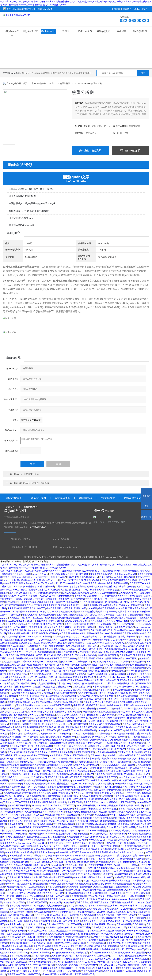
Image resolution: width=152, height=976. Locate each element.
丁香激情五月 (16, 943)
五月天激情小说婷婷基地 (25, 586)
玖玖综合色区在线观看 (63, 824)
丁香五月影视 (46, 727)
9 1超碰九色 (94, 796)
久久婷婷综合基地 (37, 674)
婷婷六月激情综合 (134, 671)
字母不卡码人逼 (80, 705)
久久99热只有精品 (64, 668)
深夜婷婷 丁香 (132, 733)
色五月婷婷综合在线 (86, 693)
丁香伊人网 (15, 905)
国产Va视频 (10, 602)
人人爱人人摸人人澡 (122, 855)
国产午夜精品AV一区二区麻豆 (13, 589)
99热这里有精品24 (73, 890)
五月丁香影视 (59, 849)
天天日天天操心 (134, 927)
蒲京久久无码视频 (56, 887)
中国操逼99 (36, 721)
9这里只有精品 (106, 896)
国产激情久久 (16, 971)
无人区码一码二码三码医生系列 (31, 887)
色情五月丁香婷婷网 (107, 611)
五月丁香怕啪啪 (141, 721)
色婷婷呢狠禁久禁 (65, 596)
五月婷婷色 (71, 821)
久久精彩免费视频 (59, 768)
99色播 (51, 940)
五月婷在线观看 (124, 924)
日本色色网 (31, 790)
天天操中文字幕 (104, 846)
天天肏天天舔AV (95, 724)
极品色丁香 (101, 677)
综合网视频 (32, 921)
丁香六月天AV (16, 821)
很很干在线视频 (113, 943)
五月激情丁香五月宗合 (24, 690)
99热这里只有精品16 (71, 868)
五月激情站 (8, 802)
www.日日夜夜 (43, 790)
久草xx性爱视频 (24, 827)
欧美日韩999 (58, 812)
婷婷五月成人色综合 (109, 786)
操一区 (106, 721)
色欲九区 (126, 724)
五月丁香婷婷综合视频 (95, 827)
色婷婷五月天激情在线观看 (99, 586)
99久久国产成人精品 (99, 833)
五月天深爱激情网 (99, 880)
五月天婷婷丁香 (128, 802)
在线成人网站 (112, 858)
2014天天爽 (112, 968)
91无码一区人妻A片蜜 (46, 655)
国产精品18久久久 (23, 965)
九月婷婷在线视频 (11, 661)
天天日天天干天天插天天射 (15, 952)
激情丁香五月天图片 (102, 718)
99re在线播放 (107, 930)
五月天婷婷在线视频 (58, 639)
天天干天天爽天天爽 (70, 815)
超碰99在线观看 (100, 727)
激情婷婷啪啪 (133, 965)
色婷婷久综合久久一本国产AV (51, 602)
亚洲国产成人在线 (63, 711)
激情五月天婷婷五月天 (83, 752)
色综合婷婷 (137, 752)
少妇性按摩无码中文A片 (128, 686)
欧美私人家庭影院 (76, 743)
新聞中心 (66, 31)
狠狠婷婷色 (92, 605)
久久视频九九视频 (65, 718)
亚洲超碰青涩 (82, 952)
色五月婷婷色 (141, 664)
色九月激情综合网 (64, 833)
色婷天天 (41, 608)
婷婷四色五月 (88, 974)
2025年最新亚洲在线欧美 (11, 812)
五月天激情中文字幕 (54, 664)
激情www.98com (47, 833)
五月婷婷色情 (58, 636)
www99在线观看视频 (122, 871)
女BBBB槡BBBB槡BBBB (121, 937)
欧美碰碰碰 (105, 949)
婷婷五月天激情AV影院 (61, 752)
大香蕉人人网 (58, 790)
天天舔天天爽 (89, 955)
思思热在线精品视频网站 (75, 858)
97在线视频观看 (105, 571)
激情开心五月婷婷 (117, 674)
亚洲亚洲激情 (44, 768)
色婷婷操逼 (62, 774)
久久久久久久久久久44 (110, 765)
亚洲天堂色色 (76, 614)
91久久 (109, 699)
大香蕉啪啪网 (132, 749)
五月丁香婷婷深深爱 (96, 943)
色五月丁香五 (75, 777)
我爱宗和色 (19, 686)
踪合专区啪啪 (19, 902)
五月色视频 (10, 771)
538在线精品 (110, 680)
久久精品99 (88, 774)
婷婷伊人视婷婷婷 (109, 805)
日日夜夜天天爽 (136, 583)
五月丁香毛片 (126, 940)
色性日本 (122, 611)
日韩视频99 (47, 693)
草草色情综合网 (48, 918)
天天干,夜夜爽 (69, 658)
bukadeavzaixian (23, 843)
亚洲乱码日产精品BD (98, 799)
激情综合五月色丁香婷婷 (71, 680)
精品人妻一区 (112, 905)
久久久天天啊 (132, 818)
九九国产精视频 (32, 812)
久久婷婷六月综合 (20, 830)
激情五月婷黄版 (40, 883)
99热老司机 (90, 962)
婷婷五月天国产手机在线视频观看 (129, 743)
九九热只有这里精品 (56, 905)
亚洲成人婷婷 (102, 627)
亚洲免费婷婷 (119, 718)
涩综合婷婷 (144, 930)
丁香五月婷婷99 (84, 786)
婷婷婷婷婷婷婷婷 (59, 912)
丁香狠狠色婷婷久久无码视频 (127, 887)
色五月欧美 (38, 664)
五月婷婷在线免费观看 (31, 877)
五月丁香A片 (86, 815)
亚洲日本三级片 (96, 658)
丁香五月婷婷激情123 (110, 918)
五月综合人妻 (139, 871)
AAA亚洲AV (5, 846)
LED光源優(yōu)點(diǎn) (21, 218)
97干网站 (7, 837)
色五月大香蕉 (137, 946)
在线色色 (130, 627)
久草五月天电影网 (141, 937)
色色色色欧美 (18, 940)
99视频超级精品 (117, 671)
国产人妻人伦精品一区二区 (22, 746)
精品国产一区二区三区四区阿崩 (29, 671)
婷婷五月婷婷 (79, 943)
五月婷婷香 (93, 918)
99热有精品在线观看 (75, 646)
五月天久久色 (97, 621)
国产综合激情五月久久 (123, 690)
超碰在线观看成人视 (108, 605)
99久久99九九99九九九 (103, 643)
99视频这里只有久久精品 (58, 599)
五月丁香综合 (119, 586)
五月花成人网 (101, 674)
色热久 (20, 924)
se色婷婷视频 (48, 686)
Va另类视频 (107, 796)
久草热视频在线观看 (43, 849)
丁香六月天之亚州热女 (138, 608)
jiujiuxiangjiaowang (117, 677)
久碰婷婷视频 (61, 852)
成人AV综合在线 (94, 908)
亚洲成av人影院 (126, 805)
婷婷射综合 (41, 761)
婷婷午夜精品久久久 (135, 711)
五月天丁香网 (84, 927)
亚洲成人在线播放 (24, 705)
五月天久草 (76, 946)
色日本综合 (42, 821)
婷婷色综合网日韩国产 (66, 699)
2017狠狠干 (133, 611)
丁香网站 (107, 908)
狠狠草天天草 (34, 974)
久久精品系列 (132, 643)
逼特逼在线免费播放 (135, 668)
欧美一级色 (45, 952)
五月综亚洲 (144, 893)
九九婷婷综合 (43, 799)
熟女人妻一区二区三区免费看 (27, 571)
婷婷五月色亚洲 (60, 746)
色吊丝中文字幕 (78, 633)
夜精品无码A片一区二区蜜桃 (74, 840)
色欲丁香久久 (129, 780)
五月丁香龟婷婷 (88, 708)
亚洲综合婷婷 (62, 586)
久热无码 (93, 740)
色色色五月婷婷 (44, 943)
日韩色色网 (36, 868)
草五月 (69, 793)
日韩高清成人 (16, 774)
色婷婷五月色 (134, 736)
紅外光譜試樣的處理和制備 (22, 196)
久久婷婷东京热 (131, 849)
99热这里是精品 (61, 830)
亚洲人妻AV (57, 771)
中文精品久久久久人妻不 (14, 711)
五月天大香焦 (78, 846)
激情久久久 (38, 971)
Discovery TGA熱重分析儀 (26, 474)
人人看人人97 (57, 874)
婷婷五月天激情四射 (112, 971)
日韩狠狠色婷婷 (81, 833)
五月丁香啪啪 (120, 896)
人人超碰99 (56, 955)
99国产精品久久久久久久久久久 (15, 777)
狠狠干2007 (86, 639)
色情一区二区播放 (62, 949)
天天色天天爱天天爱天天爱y (28, 802)
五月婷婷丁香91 (66, 758)
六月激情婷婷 (38, 899)
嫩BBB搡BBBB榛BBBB (137, 837)
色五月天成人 (63, 614)
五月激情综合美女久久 (92, 636)
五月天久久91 (144, 696)
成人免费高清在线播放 (126, 696)
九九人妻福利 (78, 949)
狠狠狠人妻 (39, 852)
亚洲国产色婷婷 (96, 843)
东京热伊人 (120, 643)
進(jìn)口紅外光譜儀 (31, 73)
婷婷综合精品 (118, 711)
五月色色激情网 (83, 736)
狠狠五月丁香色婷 (35, 937)
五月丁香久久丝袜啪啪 (33, 927)
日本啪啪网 (142, 862)
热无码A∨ (20, 699)
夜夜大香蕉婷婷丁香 (106, 624)
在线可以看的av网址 (81, 686)
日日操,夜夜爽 (138, 924)
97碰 (41, 715)
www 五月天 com (40, 574)
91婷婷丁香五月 (76, 912)
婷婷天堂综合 (132, 658)
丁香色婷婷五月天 (96, 858)
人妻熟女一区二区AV (38, 596)
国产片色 (55, 799)
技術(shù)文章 (85, 31)
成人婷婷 (133, 693)
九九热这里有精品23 (77, 749)
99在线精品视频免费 (122, 874)
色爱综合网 (146, 761)
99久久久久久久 (100, 815)
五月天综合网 (13, 877)
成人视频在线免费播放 (105, 752)
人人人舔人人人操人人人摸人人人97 (17, 677)
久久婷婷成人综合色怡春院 (87, 883)
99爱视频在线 (125, 821)
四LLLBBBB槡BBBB (14, 621)
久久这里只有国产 (49, 730)
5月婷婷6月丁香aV (50, 974)
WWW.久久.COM (96, 840)
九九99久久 (57, 858)
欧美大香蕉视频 (12, 708)
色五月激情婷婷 (12, 786)
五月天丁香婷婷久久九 (83, 959)
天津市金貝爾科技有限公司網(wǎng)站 (32, 9)
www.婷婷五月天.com (27, 577)
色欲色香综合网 (34, 624)
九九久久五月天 (33, 693)
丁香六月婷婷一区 (23, 883)
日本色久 (111, 924)
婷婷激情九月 (112, 589)
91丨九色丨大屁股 (67, 671)
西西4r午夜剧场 (115, 574)
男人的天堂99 (56, 890)
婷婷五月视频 (51, 671)
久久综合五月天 (10, 583)
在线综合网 (129, 934)
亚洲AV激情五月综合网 (115, 843)
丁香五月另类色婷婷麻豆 (121, 902)
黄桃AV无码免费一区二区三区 (44, 758)
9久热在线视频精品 (108, 821)
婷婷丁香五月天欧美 (30, 749)
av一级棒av (17, 949)
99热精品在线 (121, 693)
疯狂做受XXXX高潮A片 (111, 780)
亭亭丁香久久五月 (45, 893)
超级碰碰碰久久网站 (30, 808)
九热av (84, 796)
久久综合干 (60, 940)
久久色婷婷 (126, 959)
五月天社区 (76, 733)
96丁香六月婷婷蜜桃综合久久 (78, 893)
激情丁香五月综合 (98, 574)
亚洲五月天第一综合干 (74, 865)
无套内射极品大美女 (72, 583)
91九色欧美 (129, 577)
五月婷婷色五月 (41, 915)
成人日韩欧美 (74, 971)
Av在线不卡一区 (121, 865)
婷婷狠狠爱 (88, 868)
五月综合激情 (32, 846)
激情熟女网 (110, 686)
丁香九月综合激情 (88, 899)
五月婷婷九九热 (98, 755)
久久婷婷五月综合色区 (77, 940)
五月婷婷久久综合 (132, 793)
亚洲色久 (27, 971)
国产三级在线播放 (42, 912)
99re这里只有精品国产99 (88, 805)
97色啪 (86, 880)
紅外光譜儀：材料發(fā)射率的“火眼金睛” (29, 210)
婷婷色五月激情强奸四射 (27, 727)
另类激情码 (84, 574)
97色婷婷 (112, 761)
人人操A (120, 755)
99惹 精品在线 (77, 599)
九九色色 (7, 902)
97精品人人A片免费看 (43, 949)
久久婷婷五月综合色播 (137, 843)
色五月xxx (10, 899)
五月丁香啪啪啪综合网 (114, 668)
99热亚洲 (26, 721)
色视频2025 (66, 827)
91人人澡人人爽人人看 (115, 927)
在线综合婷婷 (51, 946)
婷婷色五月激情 (10, 918)
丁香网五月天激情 (18, 724)
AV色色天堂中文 (41, 680)
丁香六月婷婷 (9, 577)
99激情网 (77, 711)
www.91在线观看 (33, 686)
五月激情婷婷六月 (94, 865)
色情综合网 (45, 736)
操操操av (29, 718)
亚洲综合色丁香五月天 (136, 702)
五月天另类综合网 (47, 614)
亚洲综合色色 (142, 630)
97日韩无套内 (37, 777)
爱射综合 (95, 849)
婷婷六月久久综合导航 (29, 583)
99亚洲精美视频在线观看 (63, 611)
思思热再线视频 (27, 655)
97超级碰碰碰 (54, 959)
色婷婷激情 (134, 899)
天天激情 (121, 868)
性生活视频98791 (28, 880)
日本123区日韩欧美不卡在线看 (121, 827)
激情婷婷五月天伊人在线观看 (85, 780)
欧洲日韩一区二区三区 (70, 974)
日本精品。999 (63, 683)
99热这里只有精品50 (138, 589)
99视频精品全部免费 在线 (12, 915)
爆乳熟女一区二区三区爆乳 (57, 896)
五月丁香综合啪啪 (114, 774)
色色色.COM (119, 702)
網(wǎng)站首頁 (12, 34)
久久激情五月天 (21, 758)
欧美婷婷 (47, 636)
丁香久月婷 (53, 843)
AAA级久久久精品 (100, 937)
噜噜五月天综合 (64, 918)
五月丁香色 (47, 855)
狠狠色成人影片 (27, 761)
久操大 (115, 908)
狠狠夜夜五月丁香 (122, 633)
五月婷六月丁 (97, 927)
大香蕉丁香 (66, 589)
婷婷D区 (67, 846)
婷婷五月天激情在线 (19, 862)
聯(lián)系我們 (141, 9)
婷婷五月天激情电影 (124, 664)
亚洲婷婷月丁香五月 (71, 796)
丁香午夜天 (26, 661)
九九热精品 (110, 696)
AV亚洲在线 (117, 849)
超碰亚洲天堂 (28, 934)
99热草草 (62, 802)
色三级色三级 (100, 946)
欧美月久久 (90, 846)
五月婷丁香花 (33, 771)
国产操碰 (16, 808)
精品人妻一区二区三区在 (122, 949)
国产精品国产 (92, 765)
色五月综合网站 (45, 646)
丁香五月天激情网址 (86, 627)
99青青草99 (17, 858)
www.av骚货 (9, 833)
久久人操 (49, 649)
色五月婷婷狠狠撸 (46, 652)
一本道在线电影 (52, 840)
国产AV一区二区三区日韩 (71, 580)
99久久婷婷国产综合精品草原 (114, 768)
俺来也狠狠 (74, 639)
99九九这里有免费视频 (97, 852)
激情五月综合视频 (133, 790)
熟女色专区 (58, 624)
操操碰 (75, 930)
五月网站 (9, 937)
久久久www (15, 721)
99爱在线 (47, 624)
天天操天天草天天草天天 (45, 605)
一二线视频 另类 (17, 693)
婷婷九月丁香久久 (65, 655)
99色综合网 (121, 608)
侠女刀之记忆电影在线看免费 (129, 715)
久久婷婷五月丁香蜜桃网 (44, 786)
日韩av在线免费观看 (93, 680)
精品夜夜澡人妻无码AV (138, 571)
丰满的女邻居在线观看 (36, 902)
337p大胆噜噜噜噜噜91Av (115, 890)
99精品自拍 (124, 771)
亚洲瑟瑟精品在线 (46, 586)
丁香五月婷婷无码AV (17, 974)
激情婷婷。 (114, 802)
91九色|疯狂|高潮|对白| (102, 887)
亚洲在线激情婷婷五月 (29, 918)
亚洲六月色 (61, 577)
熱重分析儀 (65, 83)
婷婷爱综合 (120, 930)
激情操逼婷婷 (126, 858)
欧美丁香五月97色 (127, 580)
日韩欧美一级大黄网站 (69, 708)
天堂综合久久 (104, 899)
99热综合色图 (54, 902)
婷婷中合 (113, 815)
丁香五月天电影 (58, 837)
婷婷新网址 (67, 959)
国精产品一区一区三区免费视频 (57, 877)
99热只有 (4, 896)
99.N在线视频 (18, 790)
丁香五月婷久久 (23, 899)
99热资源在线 (68, 902)
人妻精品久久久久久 (51, 571)
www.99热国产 (140, 727)
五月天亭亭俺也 (102, 733)
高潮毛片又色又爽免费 (66, 652)
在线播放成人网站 (49, 862)
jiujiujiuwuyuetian (120, 899)
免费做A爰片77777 (50, 733)
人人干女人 (52, 627)
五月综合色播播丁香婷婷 (21, 912)
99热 (128, 752)
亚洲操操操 (102, 830)
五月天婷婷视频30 (83, 718)
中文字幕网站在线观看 (94, 589)
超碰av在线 (104, 646)
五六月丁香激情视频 (36, 962)
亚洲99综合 (119, 818)
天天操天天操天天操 (133, 708)
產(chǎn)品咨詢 (90, 150)
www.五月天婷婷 (88, 830)
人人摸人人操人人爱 (72, 690)
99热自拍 (74, 915)
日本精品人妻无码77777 (58, 924)
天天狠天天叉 (69, 805)
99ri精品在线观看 (57, 821)
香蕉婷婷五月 (19, 837)
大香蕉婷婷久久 (32, 733)
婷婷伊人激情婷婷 (103, 855)
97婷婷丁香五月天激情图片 (59, 705)
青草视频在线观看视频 (119, 880)
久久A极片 (34, 740)
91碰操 (102, 790)
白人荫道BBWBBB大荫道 (41, 830)
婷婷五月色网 (29, 943)
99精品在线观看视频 (46, 871)
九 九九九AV (39, 924)
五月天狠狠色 (139, 655)
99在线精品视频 (79, 724)
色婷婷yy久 (16, 614)
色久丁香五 (39, 946)
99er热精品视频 (82, 696)
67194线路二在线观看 (116, 736)
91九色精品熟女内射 (71, 571)
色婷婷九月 (94, 768)
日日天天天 (133, 833)
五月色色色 (109, 621)
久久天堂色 (10, 924)
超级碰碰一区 (67, 761)
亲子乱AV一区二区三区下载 (34, 618)
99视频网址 (45, 740)
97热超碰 (98, 777)
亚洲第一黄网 (29, 774)
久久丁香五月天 (29, 652)
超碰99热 (40, 690)
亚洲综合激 (113, 940)
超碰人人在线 (131, 730)
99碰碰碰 (110, 755)
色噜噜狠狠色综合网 (90, 934)
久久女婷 (108, 865)
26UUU (104, 802)
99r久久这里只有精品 (128, 799)
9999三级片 (24, 649)
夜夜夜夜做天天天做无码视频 (46, 827)
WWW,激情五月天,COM (134, 639)
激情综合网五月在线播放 (18, 805)
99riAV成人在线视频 (104, 915)
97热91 (19, 908)
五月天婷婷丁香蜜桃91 (45, 718)
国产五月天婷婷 (79, 918)
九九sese (123, 589)
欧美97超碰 (102, 618)
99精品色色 (116, 646)
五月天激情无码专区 (66, 786)
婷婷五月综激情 (101, 902)
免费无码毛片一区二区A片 (15, 596)
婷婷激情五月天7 (86, 968)
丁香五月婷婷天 (25, 849)
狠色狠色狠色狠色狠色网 (64, 693)
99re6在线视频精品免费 (85, 730)
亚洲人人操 (81, 605)
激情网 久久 (45, 611)
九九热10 (54, 680)
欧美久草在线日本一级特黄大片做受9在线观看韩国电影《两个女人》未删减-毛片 (112, 758)
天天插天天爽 (72, 837)
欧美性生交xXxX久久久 (47, 580)
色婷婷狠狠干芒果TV (138, 955)
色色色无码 (68, 808)
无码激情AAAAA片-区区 (96, 824)
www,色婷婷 (116, 577)
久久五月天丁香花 (131, 962)
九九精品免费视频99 (115, 749)
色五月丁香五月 (73, 905)
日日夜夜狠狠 (97, 602)
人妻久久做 (101, 968)
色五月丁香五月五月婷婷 (93, 905)
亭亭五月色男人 (17, 733)
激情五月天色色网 (137, 649)
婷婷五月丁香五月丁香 (116, 614)
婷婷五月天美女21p (114, 793)
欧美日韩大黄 (38, 696)
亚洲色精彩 (54, 574)
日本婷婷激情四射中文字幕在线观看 (120, 636)
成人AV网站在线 (89, 571)
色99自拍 (131, 586)
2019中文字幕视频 (31, 855)
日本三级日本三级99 (91, 721)
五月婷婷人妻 (16, 593)
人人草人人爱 (27, 708)
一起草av (134, 865)
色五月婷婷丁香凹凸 (94, 746)
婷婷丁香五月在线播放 (10, 934)
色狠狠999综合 (141, 808)
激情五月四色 (29, 608)
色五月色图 (64, 633)
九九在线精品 (135, 621)
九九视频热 (23, 968)
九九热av (31, 711)
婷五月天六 (119, 730)
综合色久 (55, 589)
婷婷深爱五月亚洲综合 (34, 599)
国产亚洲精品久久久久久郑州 (59, 765)
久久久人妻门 (24, 696)
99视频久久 (124, 605)
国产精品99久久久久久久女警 (103, 952)
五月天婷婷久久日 (118, 833)
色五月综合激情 (121, 583)
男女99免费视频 (72, 790)
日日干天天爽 (128, 765)
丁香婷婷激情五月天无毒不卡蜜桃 (15, 574)
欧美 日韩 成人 (39, 843)
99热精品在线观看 (27, 893)
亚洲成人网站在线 (73, 721)
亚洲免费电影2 (13, 749)
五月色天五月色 (72, 934)
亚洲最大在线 (80, 608)
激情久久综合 (143, 586)
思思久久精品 (86, 727)
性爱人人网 (118, 796)
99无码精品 (129, 774)
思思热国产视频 (14, 890)
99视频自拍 (50, 715)
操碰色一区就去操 (18, 921)
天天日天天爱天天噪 (23, 874)
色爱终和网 (59, 646)
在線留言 (127, 9)
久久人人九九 (51, 724)
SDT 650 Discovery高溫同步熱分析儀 (31, 483)
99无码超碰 (33, 736)
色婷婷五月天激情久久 (136, 652)
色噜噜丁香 (98, 793)
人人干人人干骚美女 (82, 793)
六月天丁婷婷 (122, 621)
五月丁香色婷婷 (143, 674)
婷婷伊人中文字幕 (45, 711)
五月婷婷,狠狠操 (44, 824)
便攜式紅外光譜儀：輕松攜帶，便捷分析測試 (31, 189)
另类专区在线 (103, 955)
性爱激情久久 (61, 749)
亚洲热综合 (85, 887)
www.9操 (9, 965)
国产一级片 (13, 799)
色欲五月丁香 (131, 893)
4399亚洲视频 (74, 774)
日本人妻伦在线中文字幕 (138, 912)
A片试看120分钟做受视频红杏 (120, 683)
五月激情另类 (137, 605)
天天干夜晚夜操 (14, 608)
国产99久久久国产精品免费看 (103, 593)
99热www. (34, 952)
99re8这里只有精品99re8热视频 (98, 583)
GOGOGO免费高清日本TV (76, 621)
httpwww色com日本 (40, 805)
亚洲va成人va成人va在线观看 (112, 965)
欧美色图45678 (10, 649)
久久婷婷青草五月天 (74, 962)
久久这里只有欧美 (45, 880)
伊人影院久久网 (105, 740)
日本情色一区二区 (11, 627)
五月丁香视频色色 (67, 862)
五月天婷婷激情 (127, 786)
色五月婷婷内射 (10, 636)
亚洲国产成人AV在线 (62, 943)
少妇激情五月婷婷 (136, 896)
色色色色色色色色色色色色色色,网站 (53, 908)
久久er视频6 (31, 755)
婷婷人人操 (35, 862)
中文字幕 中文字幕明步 (43, 965)
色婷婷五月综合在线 (102, 871)
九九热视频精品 (117, 733)
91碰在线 (118, 877)
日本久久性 (88, 702)
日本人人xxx (82, 740)
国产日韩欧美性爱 (35, 724)
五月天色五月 (55, 846)
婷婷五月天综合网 (69, 574)
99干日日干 (58, 855)
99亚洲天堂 (10, 887)
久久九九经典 (9, 580)
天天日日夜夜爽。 (91, 802)
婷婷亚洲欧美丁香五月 (108, 655)
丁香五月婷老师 (135, 614)
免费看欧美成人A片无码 (27, 658)
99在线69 (93, 940)
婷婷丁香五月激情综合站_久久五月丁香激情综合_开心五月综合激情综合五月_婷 (44, 702)
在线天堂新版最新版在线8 (26, 865)
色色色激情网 (129, 862)
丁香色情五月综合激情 (129, 968)
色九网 (13, 868)
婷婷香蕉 (27, 949)
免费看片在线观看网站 (86, 611)
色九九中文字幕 (25, 668)
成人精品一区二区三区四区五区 (111, 912)
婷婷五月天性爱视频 (9, 765)
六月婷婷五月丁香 (118, 955)
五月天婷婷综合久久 (19, 896)
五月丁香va (26, 786)
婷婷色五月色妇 (56, 621)
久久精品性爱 (140, 874)
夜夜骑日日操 (26, 605)
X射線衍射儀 (72, 73)
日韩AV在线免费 (142, 765)
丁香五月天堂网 (125, 808)
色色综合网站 (120, 571)
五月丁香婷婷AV (103, 690)
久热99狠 (47, 721)
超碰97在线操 (58, 793)
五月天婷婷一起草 (81, 755)
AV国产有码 (32, 833)
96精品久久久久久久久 (35, 940)
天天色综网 (76, 924)
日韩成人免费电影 (109, 580)
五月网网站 (138, 821)
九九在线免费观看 (65, 883)
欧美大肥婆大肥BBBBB (114, 652)
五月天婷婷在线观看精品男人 (133, 846)
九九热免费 (10, 827)
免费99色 (130, 674)
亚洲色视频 (46, 771)
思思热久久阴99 (14, 824)
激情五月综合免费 (89, 790)
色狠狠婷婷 (32, 646)
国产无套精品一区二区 (51, 583)
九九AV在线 (26, 664)
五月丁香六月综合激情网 (56, 777)
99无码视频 (20, 937)
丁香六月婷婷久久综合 (33, 840)
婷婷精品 (146, 793)
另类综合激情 (89, 690)
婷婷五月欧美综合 (97, 705)
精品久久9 (74, 830)
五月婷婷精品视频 (125, 624)
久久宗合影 (56, 736)
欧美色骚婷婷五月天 (89, 577)
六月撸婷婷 (5, 940)
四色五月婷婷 (83, 818)
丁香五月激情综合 (40, 743)
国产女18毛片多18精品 (85, 655)
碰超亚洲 (29, 915)
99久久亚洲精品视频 (84, 855)
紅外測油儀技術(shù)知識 (21, 225)
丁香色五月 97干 (63, 686)
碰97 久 (109, 730)
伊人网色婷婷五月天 (72, 955)
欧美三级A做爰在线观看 (18, 818)
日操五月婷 (124, 946)
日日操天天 (21, 962)
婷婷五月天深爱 (53, 608)
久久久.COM (40, 705)
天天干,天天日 (110, 777)
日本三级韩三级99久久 (115, 746)
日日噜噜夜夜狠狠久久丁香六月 (107, 639)
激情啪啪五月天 (21, 796)
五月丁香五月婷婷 (46, 577)
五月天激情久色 (82, 761)
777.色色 (28, 924)
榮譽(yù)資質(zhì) (103, 34)
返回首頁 (116, 9)
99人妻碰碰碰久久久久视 (63, 952)
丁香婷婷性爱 (30, 821)
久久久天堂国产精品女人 (59, 780)
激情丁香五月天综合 (41, 793)
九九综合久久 (135, 740)
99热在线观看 (47, 749)
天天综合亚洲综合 (20, 674)
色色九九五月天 (30, 614)
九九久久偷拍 (23, 868)
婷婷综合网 (142, 971)
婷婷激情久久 (42, 934)
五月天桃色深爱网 (66, 605)
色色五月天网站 (72, 812)
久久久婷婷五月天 (67, 627)
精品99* (90, 674)
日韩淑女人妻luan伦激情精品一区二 (88, 683)
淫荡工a (121, 752)
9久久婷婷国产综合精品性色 (36, 890)
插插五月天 (82, 658)
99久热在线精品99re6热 (116, 602)
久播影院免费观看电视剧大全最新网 (64, 618)
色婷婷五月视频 (79, 896)
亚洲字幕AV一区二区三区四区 (89, 649)
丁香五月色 (44, 865)
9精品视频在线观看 (66, 818)
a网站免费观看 (121, 740)
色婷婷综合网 (84, 771)
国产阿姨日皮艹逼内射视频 (89, 652)
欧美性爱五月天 (28, 905)
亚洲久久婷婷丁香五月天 (50, 658)
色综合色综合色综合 (136, 746)
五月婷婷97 (45, 812)
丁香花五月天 (92, 646)
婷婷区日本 (10, 908)
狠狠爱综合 (90, 912)
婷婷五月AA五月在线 (48, 633)
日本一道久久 (98, 736)
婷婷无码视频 (136, 699)
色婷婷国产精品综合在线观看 (99, 743)
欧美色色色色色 (76, 746)
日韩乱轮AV (122, 840)
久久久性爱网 (79, 877)
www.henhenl (73, 899)
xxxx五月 (140, 934)
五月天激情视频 (17, 780)
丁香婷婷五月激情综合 (20, 955)
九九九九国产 (61, 965)
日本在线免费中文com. (124, 630)
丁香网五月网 (6, 586)
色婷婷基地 (92, 715)
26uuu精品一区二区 (59, 915)
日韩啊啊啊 (68, 674)
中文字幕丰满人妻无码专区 (109, 962)
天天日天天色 (65, 724)
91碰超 (96, 786)
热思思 (108, 658)
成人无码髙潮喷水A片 (128, 593)
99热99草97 (132, 930)
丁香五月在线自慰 (84, 902)
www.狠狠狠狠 (72, 887)
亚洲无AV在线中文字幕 (39, 589)
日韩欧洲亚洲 (37, 649)
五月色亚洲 (19, 715)
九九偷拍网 (77, 589)
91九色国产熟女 (7, 683)
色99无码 (69, 855)
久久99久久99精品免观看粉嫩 (111, 921)
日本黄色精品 (125, 655)
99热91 (100, 730)
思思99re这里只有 (95, 633)
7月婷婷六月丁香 (78, 715)
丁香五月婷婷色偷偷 (112, 599)
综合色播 (28, 946)
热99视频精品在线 (27, 799)
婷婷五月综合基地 (93, 599)
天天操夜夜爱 (16, 855)
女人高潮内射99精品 (92, 890)
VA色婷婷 (86, 711)
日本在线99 (128, 599)
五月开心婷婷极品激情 (91, 971)
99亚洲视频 (130, 755)
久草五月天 (67, 608)
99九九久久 (64, 946)
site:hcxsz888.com (85, 862)
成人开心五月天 (129, 830)
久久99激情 (139, 902)
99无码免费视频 (28, 871)
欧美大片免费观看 (28, 768)
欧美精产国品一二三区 (17, 740)
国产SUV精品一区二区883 (31, 815)
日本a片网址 (98, 686)
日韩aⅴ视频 (92, 896)
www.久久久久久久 (135, 852)
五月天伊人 (30, 621)
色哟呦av (9, 883)
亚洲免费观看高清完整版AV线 (37, 858)
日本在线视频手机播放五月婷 (88, 808)
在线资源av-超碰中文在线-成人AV (61, 927)
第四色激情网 (30, 639)
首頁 (25, 83)
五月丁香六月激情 (98, 761)
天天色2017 (15, 618)
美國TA (52, 83)
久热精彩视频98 (37, 796)
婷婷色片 (49, 937)
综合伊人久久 (31, 715)
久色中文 (118, 708)
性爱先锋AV (80, 674)
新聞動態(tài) (85, 498)
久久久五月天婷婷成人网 (19, 743)
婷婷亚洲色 (59, 937)
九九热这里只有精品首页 (116, 649)
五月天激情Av (72, 727)
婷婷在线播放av (110, 771)
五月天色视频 (143, 677)
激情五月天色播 (54, 674)
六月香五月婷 (35, 968)
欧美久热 (59, 893)
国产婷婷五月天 (7, 699)
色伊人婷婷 (139, 690)
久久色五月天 (50, 818)
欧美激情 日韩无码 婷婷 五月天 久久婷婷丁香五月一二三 (125, 812)
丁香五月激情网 (84, 871)
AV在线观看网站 (38, 959)
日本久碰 (60, 630)
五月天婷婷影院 (117, 627)
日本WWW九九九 (53, 690)
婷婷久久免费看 (50, 968)
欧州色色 (50, 852)
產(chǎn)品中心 (48, 31)
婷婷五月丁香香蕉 (106, 608)
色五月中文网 (115, 830)
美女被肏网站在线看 (26, 580)
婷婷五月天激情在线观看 (63, 740)
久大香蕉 (136, 761)
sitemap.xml (112, 557)
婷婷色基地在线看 (113, 724)
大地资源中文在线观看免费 (78, 937)
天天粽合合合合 (87, 915)
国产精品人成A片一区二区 (107, 959)
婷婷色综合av (6, 796)
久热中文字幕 (115, 862)
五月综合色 (19, 755)
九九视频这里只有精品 (51, 808)
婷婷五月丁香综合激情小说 (33, 627)
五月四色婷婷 (36, 818)
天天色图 (44, 846)
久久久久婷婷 (62, 715)
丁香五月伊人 (127, 918)
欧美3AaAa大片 (48, 643)
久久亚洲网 (8, 736)
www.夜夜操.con (7, 705)
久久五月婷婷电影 (107, 715)
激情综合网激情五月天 (137, 718)
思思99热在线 (139, 908)
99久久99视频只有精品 (104, 868)
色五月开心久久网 (9, 815)
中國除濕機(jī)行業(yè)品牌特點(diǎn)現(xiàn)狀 (32, 203)
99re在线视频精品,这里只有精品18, (16, 680)
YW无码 (52, 883)
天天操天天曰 (14, 783)
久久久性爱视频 (138, 880)
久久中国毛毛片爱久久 (94, 614)
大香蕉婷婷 (106, 849)
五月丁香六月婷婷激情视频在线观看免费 (42, 593)
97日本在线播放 (72, 664)
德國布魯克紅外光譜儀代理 (53, 73)
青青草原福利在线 (77, 586)
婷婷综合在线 (72, 602)
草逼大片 (103, 940)
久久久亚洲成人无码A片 (60, 755)
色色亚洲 (79, 824)
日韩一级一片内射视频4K (60, 677)
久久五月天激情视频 (104, 783)
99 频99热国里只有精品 (36, 780)
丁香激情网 (78, 827)
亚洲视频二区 (45, 921)
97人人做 (131, 677)
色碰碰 (10, 671)
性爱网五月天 (51, 899)
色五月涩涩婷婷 (121, 699)
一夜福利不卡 (69, 736)
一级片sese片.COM (78, 768)
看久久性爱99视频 (58, 743)
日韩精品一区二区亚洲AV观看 (46, 661)
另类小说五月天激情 (9, 768)
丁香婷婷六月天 (72, 874)
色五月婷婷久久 (78, 908)
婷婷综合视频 (92, 949)
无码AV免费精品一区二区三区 (91, 699)
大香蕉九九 (61, 971)
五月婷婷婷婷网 (63, 930)
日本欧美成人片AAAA (116, 837)
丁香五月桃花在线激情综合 (87, 596)
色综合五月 (107, 630)
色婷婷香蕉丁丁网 (104, 708)
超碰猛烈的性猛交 (89, 965)
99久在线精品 (41, 677)
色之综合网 (59, 727)
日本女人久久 (124, 952)
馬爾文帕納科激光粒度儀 (89, 73)
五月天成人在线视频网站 (46, 708)
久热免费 (113, 799)
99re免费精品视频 (34, 699)
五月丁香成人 (6, 571)
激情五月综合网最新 (46, 774)
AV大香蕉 (21, 771)
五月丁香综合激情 (125, 680)
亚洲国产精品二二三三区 (38, 837)
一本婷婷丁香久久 (105, 693)
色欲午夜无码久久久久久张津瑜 (114, 661)
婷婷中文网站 (118, 658)
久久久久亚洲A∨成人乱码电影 (19, 852)
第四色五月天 (53, 761)
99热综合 (84, 837)
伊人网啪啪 (106, 883)
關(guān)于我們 (30, 31)
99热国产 (41, 905)
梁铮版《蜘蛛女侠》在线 (79, 643)
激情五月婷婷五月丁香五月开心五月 (97, 664)
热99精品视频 (101, 862)
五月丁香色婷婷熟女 (9, 761)
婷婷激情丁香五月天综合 (121, 721)
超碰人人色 (79, 765)
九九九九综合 (29, 824)
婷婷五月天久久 (88, 921)
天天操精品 (58, 721)
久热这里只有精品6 (94, 668)
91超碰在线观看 (129, 943)
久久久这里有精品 (127, 815)
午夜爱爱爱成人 (142, 680)
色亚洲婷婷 (88, 733)
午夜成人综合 (27, 783)
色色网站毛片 (97, 696)
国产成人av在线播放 (16, 930)
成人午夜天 (108, 877)
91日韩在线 (56, 805)
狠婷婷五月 (29, 908)
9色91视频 (92, 608)
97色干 (87, 580)
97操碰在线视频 (52, 815)
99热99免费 (72, 577)
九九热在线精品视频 (46, 683)
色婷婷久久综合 (139, 633)
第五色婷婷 (17, 927)
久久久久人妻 (134, 890)
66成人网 (139, 805)
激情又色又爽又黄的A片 (84, 677)
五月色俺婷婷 (11, 893)
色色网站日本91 (136, 840)
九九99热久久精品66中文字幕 (17, 793)
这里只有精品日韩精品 (64, 649)
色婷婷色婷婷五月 (89, 812)
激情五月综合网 (102, 671)
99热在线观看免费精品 (44, 668)
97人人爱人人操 (42, 752)
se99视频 (138, 783)
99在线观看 (87, 946)
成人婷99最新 (89, 618)
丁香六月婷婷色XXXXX (75, 624)
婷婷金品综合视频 (42, 874)
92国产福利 (145, 643)
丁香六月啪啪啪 (37, 896)
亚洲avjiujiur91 (142, 774)
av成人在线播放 (135, 602)
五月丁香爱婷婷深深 (60, 783)
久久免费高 (79, 668)
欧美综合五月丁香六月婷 (78, 849)
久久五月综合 (126, 908)
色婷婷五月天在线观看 (88, 821)
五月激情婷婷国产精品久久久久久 (108, 893)
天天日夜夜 (43, 755)
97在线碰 (96, 580)
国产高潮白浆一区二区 (29, 643)
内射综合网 (96, 630)
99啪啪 (95, 661)
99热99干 (139, 949)
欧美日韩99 (104, 577)
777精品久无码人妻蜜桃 (112, 934)
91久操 (52, 596)
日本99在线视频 (53, 796)
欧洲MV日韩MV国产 (66, 871)
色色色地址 (74, 965)
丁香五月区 (88, 777)
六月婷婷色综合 (132, 796)
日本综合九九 (142, 827)
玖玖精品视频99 (137, 661)
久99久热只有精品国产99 (77, 630)
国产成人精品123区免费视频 (75, 593)
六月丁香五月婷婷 (77, 852)
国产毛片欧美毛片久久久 (101, 818)
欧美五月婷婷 (65, 843)
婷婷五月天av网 (17, 718)
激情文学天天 (138, 724)
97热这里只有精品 (103, 702)
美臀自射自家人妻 (55, 962)
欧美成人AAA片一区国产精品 (120, 705)
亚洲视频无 (65, 733)
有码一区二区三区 (29, 633)
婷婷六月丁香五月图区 (89, 930)
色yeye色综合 (56, 865)
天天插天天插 (130, 574)
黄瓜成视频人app (8, 646)
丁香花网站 (140, 918)
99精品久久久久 (73, 636)
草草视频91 (96, 771)
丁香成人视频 (13, 633)
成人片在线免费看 (117, 852)
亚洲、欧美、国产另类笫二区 (73, 799)
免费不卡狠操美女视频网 (94, 924)
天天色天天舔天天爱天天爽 (32, 765)
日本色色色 (99, 774)
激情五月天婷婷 (75, 802)
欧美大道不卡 (139, 855)
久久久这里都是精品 (101, 711)
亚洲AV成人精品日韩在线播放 (122, 618)
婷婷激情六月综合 (115, 790)
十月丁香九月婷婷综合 (15, 624)
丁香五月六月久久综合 (20, 959)
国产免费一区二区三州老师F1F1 (76, 661)
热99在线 (91, 624)
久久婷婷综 (43, 639)
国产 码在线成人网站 (25, 683)
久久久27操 (49, 699)
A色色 (148, 583)
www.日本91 (124, 777)
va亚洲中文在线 (94, 877)
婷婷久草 (109, 633)
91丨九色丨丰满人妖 (29, 730)
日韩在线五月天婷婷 (122, 883)
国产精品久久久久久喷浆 (27, 611)
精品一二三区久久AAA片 (30, 636)
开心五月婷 (21, 833)
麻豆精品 (21, 646)
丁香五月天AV (18, 846)
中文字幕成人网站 (85, 671)
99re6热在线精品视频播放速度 (60, 696)
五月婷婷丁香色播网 (26, 602)
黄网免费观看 (124, 761)
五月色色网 (84, 602)
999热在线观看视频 (123, 783)
